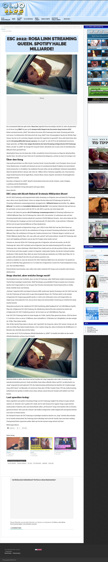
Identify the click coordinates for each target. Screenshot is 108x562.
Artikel (92, 255)
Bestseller (3, 29)
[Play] (42, 358)
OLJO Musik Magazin (5, 19)
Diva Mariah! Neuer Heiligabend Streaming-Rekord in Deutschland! (22, 27)
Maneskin (44, 463)
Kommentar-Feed (92, 330)
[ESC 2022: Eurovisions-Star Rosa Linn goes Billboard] (17, 443)
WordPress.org (91, 332)
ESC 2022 (30, 463)
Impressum (8, 551)
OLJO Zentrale (28, 19)
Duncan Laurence (21, 463)
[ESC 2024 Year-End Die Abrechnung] (65, 443)
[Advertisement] (42, 111)
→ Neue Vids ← (66, 19)
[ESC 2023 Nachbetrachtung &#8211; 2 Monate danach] (41, 443)
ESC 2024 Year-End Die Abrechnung (62, 450)
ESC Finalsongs (37, 463)
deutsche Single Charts (56, 19)
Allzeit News (19, 19)
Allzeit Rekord (12, 463)
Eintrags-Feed (91, 329)
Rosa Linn (51, 463)
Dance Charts (45, 19)
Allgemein (101, 259)
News (13, 19)
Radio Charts (37, 19)
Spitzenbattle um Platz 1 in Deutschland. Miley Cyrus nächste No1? (61, 27)
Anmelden (90, 327)
